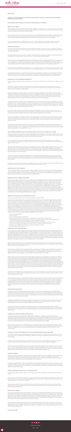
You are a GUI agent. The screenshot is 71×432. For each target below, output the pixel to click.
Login (64, 3)
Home (58, 3)
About (61, 3)
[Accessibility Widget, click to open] (2, 430)
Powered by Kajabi (35, 430)
